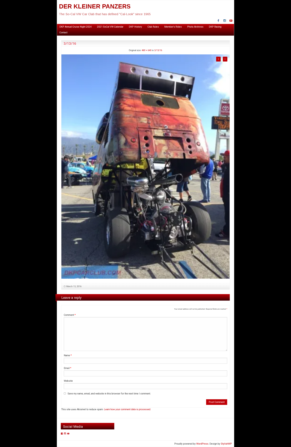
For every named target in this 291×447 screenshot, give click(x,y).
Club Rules (153, 26)
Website (68, 380)
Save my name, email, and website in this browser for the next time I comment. (109, 393)
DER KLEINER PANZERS (94, 6)
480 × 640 (146, 50)
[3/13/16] (145, 166)
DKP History (135, 26)
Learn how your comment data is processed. (127, 409)
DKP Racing (215, 26)
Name (68, 355)
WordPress (202, 443)
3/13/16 (158, 50)
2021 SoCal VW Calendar (110, 26)
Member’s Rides (173, 26)
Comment (70, 315)
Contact (63, 32)
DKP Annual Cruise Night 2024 (75, 26)
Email (67, 368)
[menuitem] (75, 27)
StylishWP (226, 443)
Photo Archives (195, 26)
